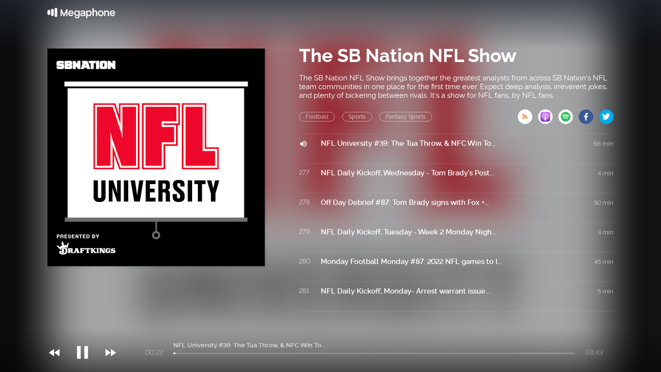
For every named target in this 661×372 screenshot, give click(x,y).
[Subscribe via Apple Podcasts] (548, 113)
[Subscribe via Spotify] (568, 113)
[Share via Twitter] (606, 113)
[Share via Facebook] (589, 113)
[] (87, 332)
